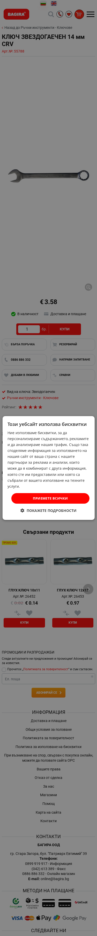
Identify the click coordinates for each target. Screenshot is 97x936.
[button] (48, 510)
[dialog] (48, 468)
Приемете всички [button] (50, 498)
